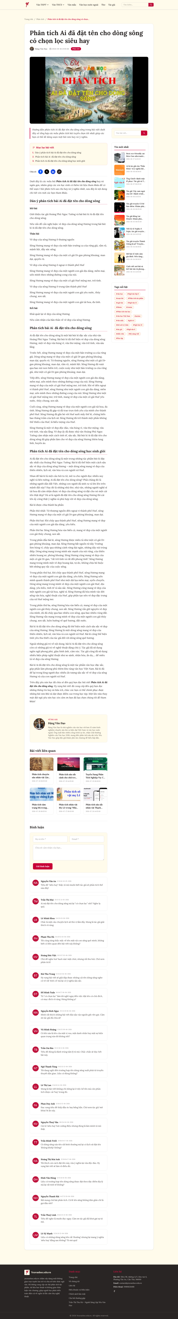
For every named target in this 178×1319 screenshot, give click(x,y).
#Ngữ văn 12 (132, 303)
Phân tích (40, 19)
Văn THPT (41, 4)
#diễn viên (120, 334)
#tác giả (119, 329)
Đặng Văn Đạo (56, 723)
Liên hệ (72, 1285)
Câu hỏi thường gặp (77, 1298)
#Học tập (119, 338)
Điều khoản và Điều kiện (79, 1290)
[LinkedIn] (53, 171)
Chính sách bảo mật (77, 1294)
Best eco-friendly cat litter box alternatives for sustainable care (135, 156)
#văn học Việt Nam (123, 316)
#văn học (119, 294)
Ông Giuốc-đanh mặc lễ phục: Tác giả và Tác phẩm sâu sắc (136, 181)
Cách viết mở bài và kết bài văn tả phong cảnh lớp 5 (135, 269)
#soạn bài (119, 298)
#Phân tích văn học (123, 312)
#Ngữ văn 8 (131, 329)
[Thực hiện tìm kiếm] (151, 5)
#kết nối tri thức (122, 325)
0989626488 (129, 1287)
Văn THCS (57, 4)
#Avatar (129, 307)
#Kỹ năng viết (133, 334)
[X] (46, 171)
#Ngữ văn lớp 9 (133, 294)
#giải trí (131, 320)
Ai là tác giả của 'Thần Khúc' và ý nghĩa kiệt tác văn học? (135, 168)
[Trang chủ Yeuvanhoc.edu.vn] (27, 4)
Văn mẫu (72, 4)
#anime (137, 316)
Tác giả (111, 4)
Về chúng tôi (74, 1281)
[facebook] (114, 1291)
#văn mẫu (119, 320)
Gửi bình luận (42, 866)
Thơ (103, 4)
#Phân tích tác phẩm (135, 298)
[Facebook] (40, 171)
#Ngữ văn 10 (137, 325)
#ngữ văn (119, 303)
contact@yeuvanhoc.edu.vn (130, 1283)
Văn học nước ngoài (88, 4)
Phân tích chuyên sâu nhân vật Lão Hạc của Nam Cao (40, 777)
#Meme (119, 307)
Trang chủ (28, 19)
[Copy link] (59, 171)
